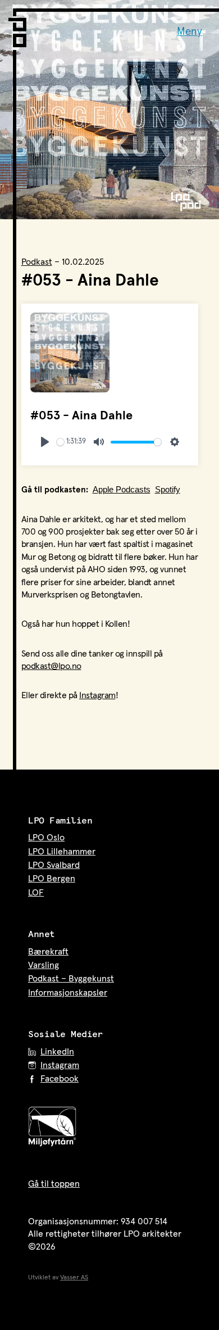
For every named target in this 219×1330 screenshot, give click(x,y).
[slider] (60, 442)
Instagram (97, 695)
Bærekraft (48, 951)
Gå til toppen (54, 1183)
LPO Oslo (46, 837)
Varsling (43, 965)
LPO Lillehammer (61, 851)
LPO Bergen (51, 878)
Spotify (167, 489)
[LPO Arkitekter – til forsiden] (19, 27)
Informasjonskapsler (67, 992)
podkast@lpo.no (51, 666)
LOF (36, 892)
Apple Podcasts (121, 489)
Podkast (36, 261)
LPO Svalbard (54, 865)
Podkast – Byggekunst (71, 978)
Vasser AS (74, 1277)
